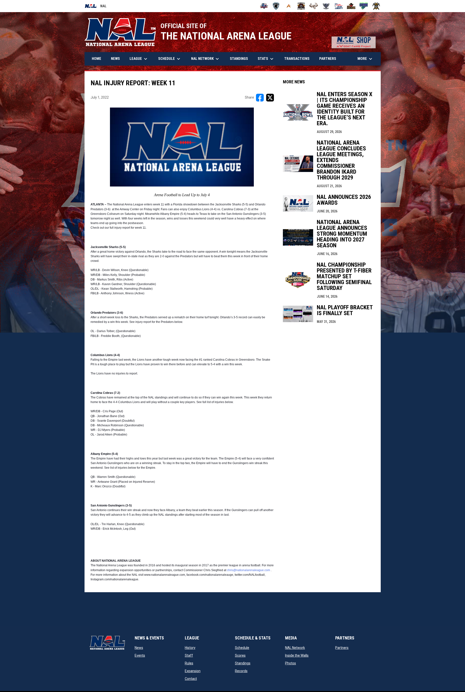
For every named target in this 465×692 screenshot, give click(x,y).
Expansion (193, 671)
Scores (240, 655)
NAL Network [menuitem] (207, 59)
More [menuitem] (365, 59)
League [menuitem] (139, 59)
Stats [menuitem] (266, 59)
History (190, 648)
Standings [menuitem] (239, 58)
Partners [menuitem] (327, 58)
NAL (96, 7)
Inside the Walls (297, 655)
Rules (189, 663)
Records (241, 671)
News (139, 648)
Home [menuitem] (96, 58)
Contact (191, 679)
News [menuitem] (115, 58)
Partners (342, 648)
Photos (290, 663)
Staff (189, 655)
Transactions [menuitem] (297, 58)
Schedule (242, 648)
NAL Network (295, 648)
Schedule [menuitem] (169, 59)
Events (140, 655)
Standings (242, 663)
